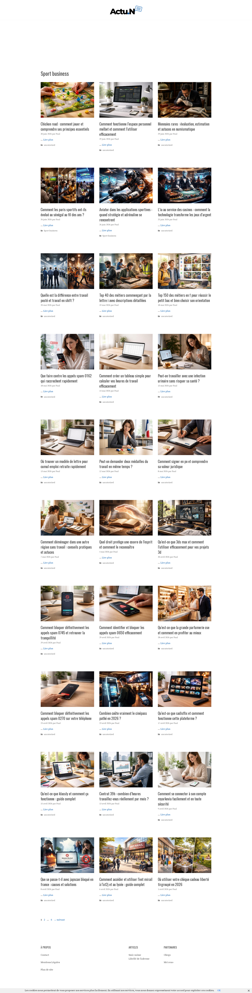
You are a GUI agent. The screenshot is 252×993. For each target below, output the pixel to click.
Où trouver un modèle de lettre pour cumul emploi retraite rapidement (64, 464)
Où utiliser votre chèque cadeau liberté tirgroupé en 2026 (183, 882)
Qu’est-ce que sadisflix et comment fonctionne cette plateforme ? (181, 715)
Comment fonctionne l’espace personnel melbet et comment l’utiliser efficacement (125, 129)
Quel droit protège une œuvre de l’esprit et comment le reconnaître (125, 544)
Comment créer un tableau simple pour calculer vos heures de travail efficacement (125, 381)
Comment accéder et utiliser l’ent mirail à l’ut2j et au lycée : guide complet (125, 882)
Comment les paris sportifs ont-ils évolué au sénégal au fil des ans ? (63, 212)
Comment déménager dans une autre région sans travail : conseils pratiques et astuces (66, 547)
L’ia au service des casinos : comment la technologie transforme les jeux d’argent (184, 212)
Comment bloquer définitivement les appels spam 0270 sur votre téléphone (66, 715)
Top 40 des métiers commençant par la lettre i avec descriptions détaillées (125, 297)
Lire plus (48, 139)
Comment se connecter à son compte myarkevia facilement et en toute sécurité (182, 799)
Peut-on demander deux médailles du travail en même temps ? (123, 464)
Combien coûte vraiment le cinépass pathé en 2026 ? (123, 715)
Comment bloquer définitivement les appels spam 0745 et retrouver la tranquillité (65, 632)
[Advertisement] (126, 39)
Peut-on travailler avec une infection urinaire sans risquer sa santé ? (181, 378)
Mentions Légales (50, 962)
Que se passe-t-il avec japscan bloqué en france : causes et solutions (67, 882)
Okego (167, 954)
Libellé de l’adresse (139, 958)
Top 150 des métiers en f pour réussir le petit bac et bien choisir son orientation (184, 297)
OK (219, 990)
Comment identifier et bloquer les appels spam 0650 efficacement (121, 630)
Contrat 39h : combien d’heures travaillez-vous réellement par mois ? (124, 796)
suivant (59, 919)
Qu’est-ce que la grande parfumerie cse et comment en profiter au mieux (183, 630)
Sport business (50, 231)
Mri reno (168, 962)
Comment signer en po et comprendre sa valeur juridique (183, 464)
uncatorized (49, 145)
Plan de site (47, 969)
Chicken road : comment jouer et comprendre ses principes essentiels (65, 126)
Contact (45, 954)
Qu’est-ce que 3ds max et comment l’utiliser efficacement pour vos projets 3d (183, 547)
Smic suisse (135, 954)
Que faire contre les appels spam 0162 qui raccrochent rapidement (66, 378)
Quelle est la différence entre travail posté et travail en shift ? (64, 297)
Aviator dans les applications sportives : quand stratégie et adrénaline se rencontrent (125, 214)
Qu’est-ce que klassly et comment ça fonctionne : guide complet (64, 796)
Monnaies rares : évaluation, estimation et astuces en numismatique (183, 126)
